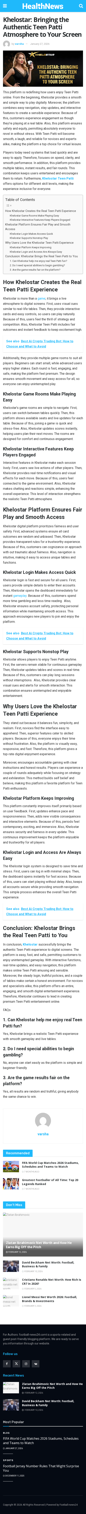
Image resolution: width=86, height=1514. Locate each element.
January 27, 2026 (39, 43)
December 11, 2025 (14, 1476)
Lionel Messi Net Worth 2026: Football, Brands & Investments (49, 1299)
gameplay (20, 596)
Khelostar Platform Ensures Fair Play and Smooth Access (37, 227)
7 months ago (31, 1172)
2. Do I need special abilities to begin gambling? (37, 265)
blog (6, 1433)
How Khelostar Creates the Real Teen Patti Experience (40, 211)
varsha (19, 43)
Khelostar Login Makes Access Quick (31, 233)
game (41, 298)
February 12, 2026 (17, 1252)
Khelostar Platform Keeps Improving (30, 247)
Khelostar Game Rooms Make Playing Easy (34, 215)
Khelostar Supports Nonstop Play (29, 237)
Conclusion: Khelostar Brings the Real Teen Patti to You (41, 256)
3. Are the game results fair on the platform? (35, 269)
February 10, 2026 (33, 1271)
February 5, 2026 (32, 1289)
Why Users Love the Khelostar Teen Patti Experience (39, 242)
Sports (8, 1460)
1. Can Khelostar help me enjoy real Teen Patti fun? (38, 260)
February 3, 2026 (32, 1306)
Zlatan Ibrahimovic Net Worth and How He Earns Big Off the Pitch (39, 1245)
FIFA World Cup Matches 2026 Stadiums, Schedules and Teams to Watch (50, 1165)
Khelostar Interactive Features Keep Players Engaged (40, 219)
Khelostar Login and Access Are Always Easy (36, 251)
